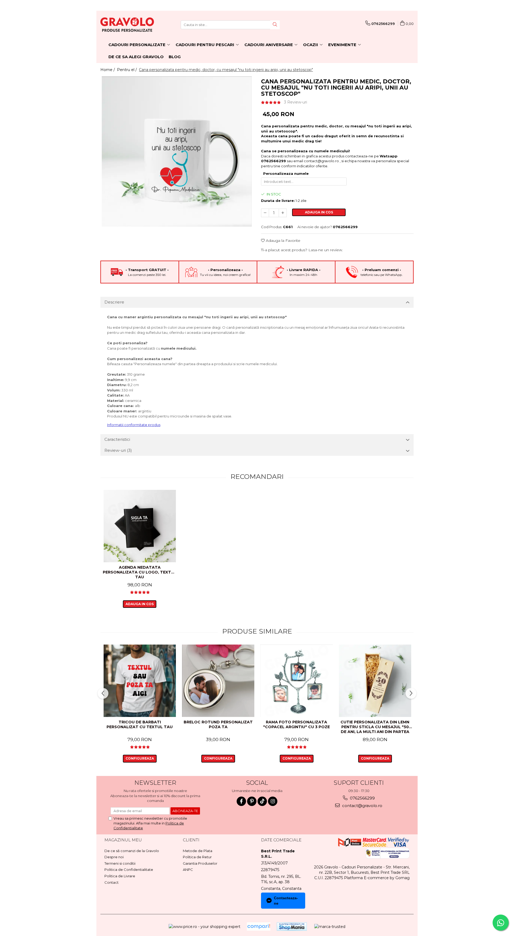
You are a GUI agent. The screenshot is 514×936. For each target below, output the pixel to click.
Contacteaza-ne (286, 900)
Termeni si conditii (119, 863)
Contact (111, 882)
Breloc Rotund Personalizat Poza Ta (218, 724)
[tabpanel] (176, 151)
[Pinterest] (251, 801)
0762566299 (362, 798)
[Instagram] (272, 801)
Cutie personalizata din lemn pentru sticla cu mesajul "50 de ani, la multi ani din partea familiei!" (375, 727)
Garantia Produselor (200, 863)
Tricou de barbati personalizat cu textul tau (140, 724)
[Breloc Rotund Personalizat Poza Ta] (218, 681)
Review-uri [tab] (118, 450)
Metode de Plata (197, 851)
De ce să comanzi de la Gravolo (131, 851)
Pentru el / (127, 69)
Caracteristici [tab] (117, 439)
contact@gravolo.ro (321, 161)
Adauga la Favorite (282, 240)
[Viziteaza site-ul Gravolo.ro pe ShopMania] (292, 926)
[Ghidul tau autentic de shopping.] (258, 926)
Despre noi (114, 857)
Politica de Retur (197, 857)
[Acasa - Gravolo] (127, 24)
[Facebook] (241, 801)
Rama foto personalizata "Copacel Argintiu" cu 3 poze (296, 724)
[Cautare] (275, 24)
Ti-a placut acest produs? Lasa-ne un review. (302, 249)
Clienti (191, 839)
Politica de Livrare (119, 876)
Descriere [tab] (114, 302)
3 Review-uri (295, 102)
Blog (175, 56)
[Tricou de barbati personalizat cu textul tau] (139, 681)
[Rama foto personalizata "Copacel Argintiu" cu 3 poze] (296, 681)
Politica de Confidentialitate (128, 869)
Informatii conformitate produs (133, 425)
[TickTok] (262, 801)
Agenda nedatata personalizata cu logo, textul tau (139, 572)
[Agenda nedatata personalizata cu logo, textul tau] (139, 526)
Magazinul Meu (123, 839)
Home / (108, 69)
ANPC (188, 869)
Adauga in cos (319, 212)
